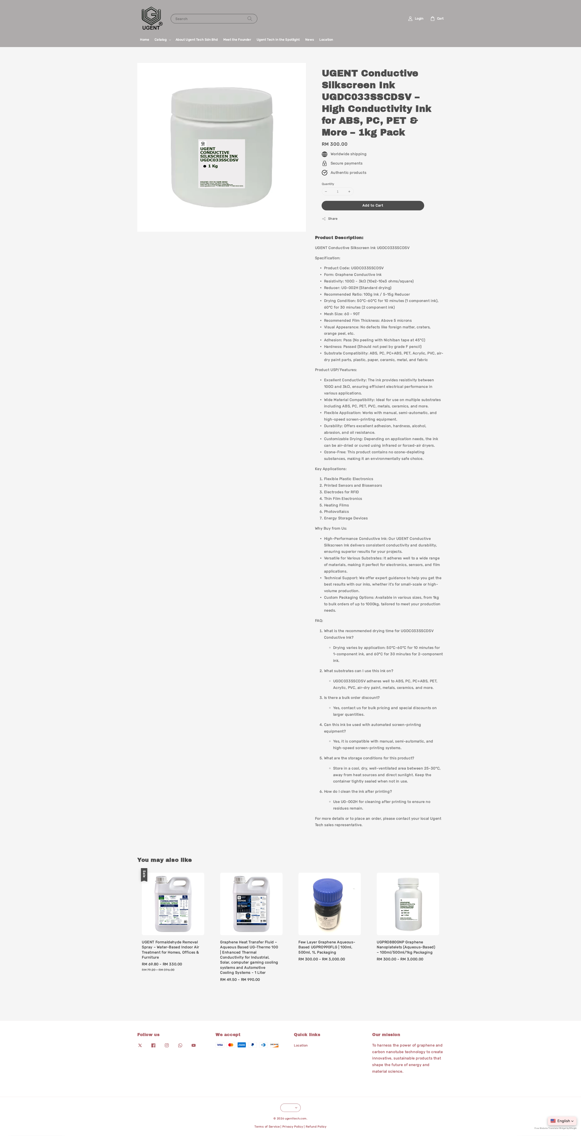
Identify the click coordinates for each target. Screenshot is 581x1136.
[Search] (250, 18)
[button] (562, 1121)
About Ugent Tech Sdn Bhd (197, 40)
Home (144, 40)
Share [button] (333, 219)
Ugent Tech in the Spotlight (278, 40)
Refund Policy (316, 1126)
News (309, 40)
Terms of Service (267, 1126)
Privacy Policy (292, 1126)
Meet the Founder (237, 40)
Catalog (161, 40)
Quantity (328, 184)
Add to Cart (372, 205)
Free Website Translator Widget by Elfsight (555, 1128)
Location (326, 40)
